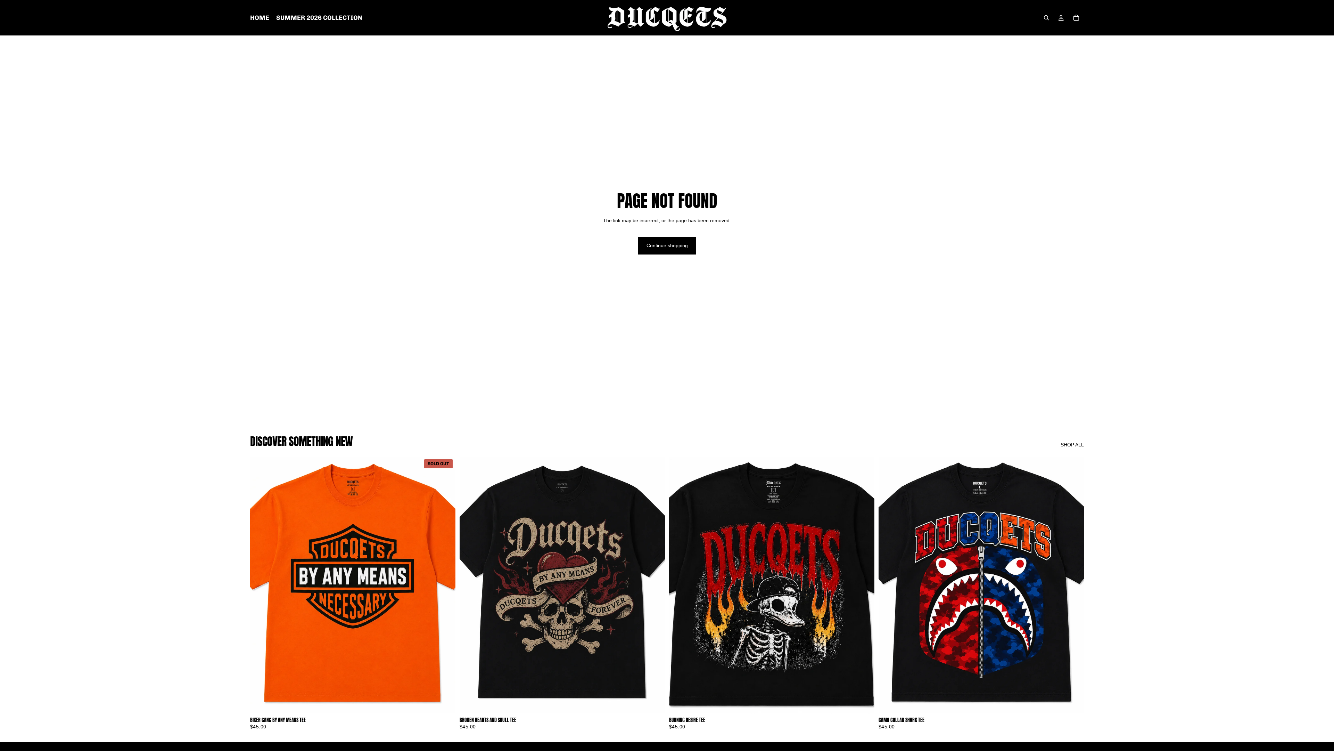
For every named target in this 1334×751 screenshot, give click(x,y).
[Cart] (1076, 17)
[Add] (863, 702)
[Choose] (654, 702)
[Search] (1046, 17)
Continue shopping (667, 245)
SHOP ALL (1072, 444)
